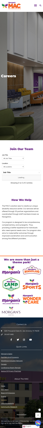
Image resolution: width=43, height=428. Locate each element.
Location (5, 163)
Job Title (5, 155)
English (28, 426)
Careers (4, 400)
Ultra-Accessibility (7, 403)
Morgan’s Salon (6, 354)
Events (3, 396)
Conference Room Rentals (10, 368)
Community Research (9, 407)
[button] (35, 5)
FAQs (3, 386)
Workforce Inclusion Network (12, 361)
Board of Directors (8, 393)
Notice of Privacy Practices (11, 371)
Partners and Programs (10, 357)
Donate (3, 364)
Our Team (4, 389)
